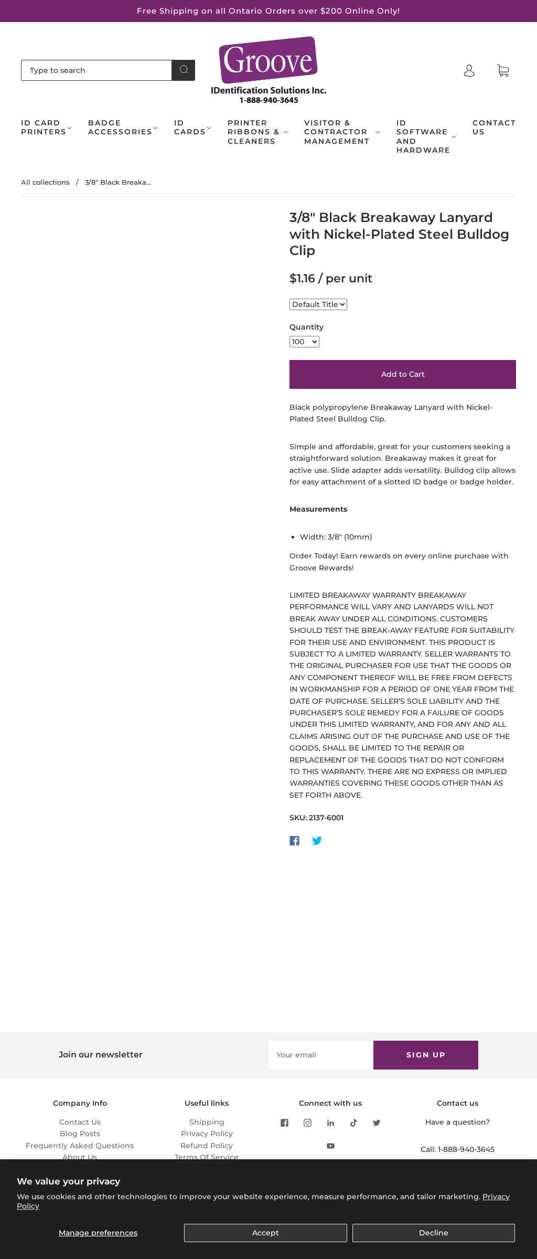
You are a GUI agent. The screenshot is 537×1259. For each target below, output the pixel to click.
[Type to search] (96, 70)
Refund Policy (206, 1145)
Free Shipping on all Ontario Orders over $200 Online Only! (268, 11)
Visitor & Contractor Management (337, 132)
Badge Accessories (120, 128)
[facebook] (284, 1122)
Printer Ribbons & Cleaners (254, 132)
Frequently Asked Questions (80, 1145)
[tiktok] (353, 1122)
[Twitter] (317, 840)
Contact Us (494, 128)
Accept (265, 1232)
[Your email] (320, 1055)
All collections (45, 182)
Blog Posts (80, 1133)
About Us (79, 1157)
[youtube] (330, 1145)
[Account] (469, 70)
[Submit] (183, 69)
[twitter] (376, 1122)
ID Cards (190, 128)
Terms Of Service (207, 1157)
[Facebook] (294, 840)
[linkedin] (330, 1122)
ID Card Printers (44, 128)
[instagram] (307, 1122)
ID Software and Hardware (423, 137)
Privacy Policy (207, 1133)
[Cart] (503, 71)
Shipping (206, 1122)
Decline (433, 1232)
